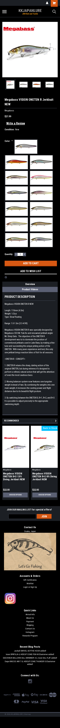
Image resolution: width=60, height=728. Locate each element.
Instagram (30, 632)
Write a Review (15, 123)
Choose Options (15, 495)
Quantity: (9, 254)
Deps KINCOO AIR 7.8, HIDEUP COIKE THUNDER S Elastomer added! (30, 662)
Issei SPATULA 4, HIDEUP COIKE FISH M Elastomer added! (30, 654)
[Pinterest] (6, 277)
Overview (30, 284)
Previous (4, 49)
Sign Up (33, 587)
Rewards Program (30, 636)
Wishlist (30, 583)
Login (25, 587)
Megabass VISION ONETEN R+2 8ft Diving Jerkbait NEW (44, 476)
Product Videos (30, 289)
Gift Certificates (30, 580)
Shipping (30, 625)
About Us (30, 618)
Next (55, 49)
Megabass (7, 470)
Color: (9, 141)
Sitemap (27, 714)
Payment (30, 622)
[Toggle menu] (4, 11)
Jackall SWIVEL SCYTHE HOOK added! (30, 651)
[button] (30, 599)
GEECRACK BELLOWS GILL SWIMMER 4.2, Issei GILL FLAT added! (30, 658)
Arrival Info (30, 614)
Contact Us (30, 629)
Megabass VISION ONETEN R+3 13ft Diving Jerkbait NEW (14, 476)
